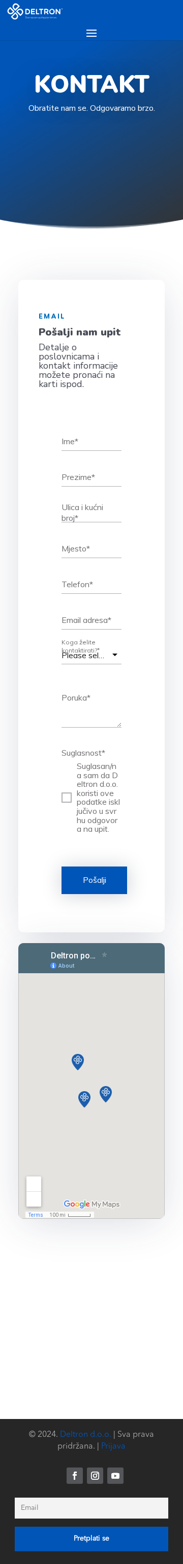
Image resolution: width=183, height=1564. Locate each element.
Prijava (113, 1446)
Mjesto (76, 548)
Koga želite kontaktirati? (81, 646)
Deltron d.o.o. (85, 1435)
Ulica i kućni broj (82, 512)
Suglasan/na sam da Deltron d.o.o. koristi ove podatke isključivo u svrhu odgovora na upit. (98, 798)
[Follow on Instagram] (95, 1475)
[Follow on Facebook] (75, 1475)
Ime (70, 441)
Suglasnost (83, 753)
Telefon (77, 584)
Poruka (76, 697)
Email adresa (86, 620)
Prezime (78, 477)
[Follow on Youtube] (115, 1475)
